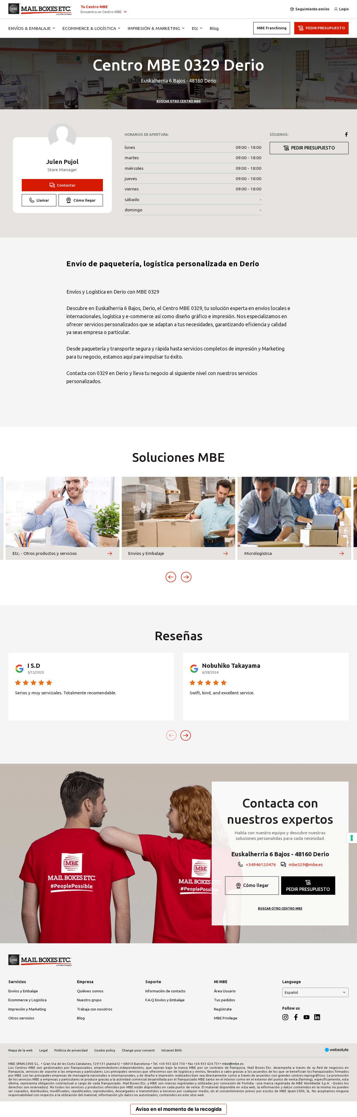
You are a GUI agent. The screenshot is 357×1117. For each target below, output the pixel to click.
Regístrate (223, 1009)
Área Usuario (225, 991)
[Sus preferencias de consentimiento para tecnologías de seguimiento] (351, 838)
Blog (214, 28)
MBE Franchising (271, 28)
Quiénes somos (90, 991)
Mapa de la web (20, 1050)
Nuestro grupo (89, 1000)
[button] (171, 577)
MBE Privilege (225, 1018)
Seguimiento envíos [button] (312, 9)
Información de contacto (165, 991)
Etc (195, 28)
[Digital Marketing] (337, 1050)
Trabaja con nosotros (94, 1009)
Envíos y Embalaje (23, 991)
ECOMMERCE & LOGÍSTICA (89, 28)
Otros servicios (21, 1018)
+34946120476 (261, 864)
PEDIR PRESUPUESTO (325, 28)
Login (344, 9)
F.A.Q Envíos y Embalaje (165, 1000)
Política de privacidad (71, 1050)
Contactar (66, 185)
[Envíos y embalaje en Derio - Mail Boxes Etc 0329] (40, 9)
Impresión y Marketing (27, 1009)
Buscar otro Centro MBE (178, 101)
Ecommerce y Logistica (27, 1000)
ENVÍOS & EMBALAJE (29, 28)
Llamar (43, 200)
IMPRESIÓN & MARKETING (154, 28)
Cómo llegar (84, 200)
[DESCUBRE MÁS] (110, 553)
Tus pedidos (224, 1000)
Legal (43, 1050)
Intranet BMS (171, 1050)
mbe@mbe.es (232, 1063)
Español (291, 992)
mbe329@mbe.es (306, 864)
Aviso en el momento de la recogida (178, 1109)
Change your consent (138, 1050)
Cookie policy (104, 1050)
